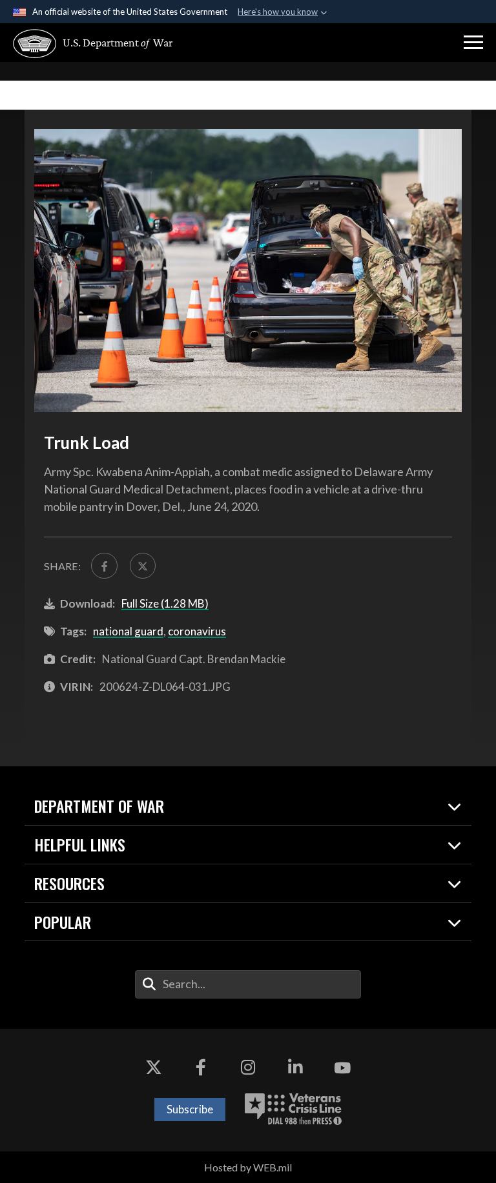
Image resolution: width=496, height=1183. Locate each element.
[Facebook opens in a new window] (201, 1067)
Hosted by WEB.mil (248, 1167)
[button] (473, 42)
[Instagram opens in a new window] (248, 1067)
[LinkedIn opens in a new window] (295, 1067)
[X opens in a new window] (154, 1067)
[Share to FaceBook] (104, 566)
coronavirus (197, 631)
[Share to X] (143, 566)
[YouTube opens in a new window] (342, 1067)
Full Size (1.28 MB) (165, 603)
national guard (128, 631)
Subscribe (190, 1109)
